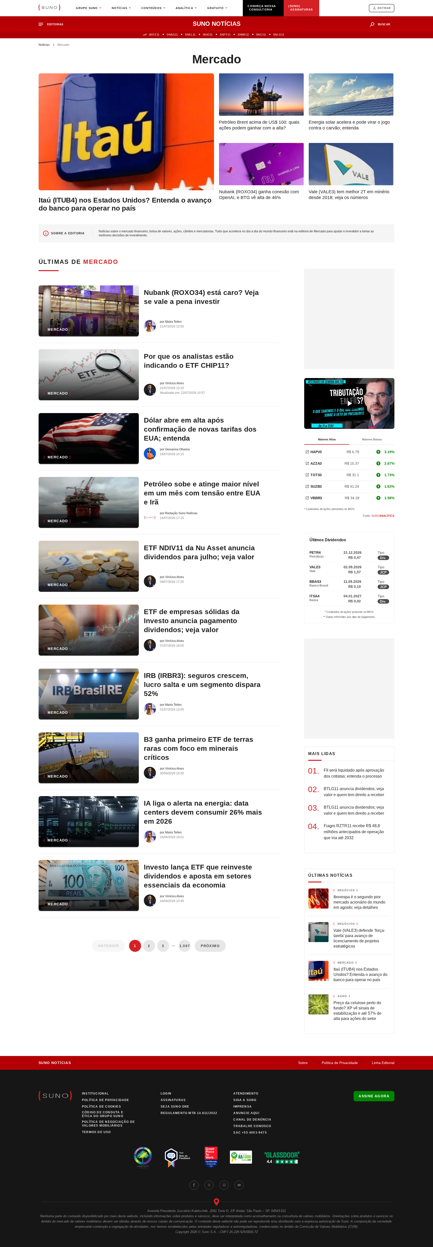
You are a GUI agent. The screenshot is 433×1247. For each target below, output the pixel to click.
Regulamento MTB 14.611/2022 (189, 1113)
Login (166, 1093)
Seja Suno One (175, 1106)
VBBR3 (316, 498)
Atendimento (245, 1093)
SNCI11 (261, 34)
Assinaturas (173, 1100)
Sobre (303, 1063)
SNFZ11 (154, 34)
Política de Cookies (101, 1106)
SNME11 (243, 34)
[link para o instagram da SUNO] (224, 1185)
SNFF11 (225, 34)
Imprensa (242, 1106)
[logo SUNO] (49, 8)
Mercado (58, 329)
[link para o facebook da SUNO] (193, 1185)
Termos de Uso (96, 1132)
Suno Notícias (55, 1063)
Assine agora (374, 1096)
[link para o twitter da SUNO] (208, 1185)
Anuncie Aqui (246, 1113)
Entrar (384, 8)
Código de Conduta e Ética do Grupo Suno (102, 1114)
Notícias (44, 45)
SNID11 (208, 34)
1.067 (184, 946)
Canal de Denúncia (252, 1119)
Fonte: (378, 515)
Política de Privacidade (340, 1063)
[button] (53, 24)
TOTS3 (316, 475)
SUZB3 (316, 486)
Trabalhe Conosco (252, 1126)
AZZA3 (316, 463)
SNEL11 (190, 34)
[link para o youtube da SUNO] (239, 1185)
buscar (384, 24)
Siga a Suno (244, 1100)
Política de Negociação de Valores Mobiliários (108, 1123)
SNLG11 (278, 34)
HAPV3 (316, 452)
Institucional (95, 1093)
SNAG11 (172, 34)
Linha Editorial (383, 1063)
